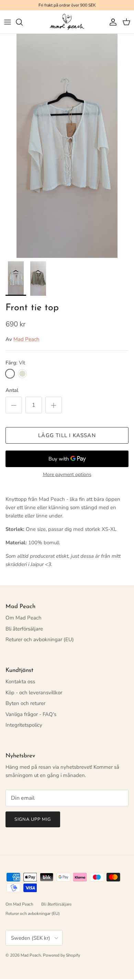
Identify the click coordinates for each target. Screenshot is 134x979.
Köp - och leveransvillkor (33, 692)
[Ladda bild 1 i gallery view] (67, 146)
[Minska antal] (13, 405)
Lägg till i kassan (67, 435)
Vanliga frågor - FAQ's (30, 714)
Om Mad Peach (23, 617)
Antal (12, 390)
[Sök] (22, 22)
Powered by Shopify (61, 955)
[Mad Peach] (67, 22)
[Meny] (7, 22)
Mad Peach (26, 339)
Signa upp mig (32, 819)
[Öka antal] (53, 405)
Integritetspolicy (23, 724)
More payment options (67, 475)
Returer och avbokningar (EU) (39, 639)
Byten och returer (25, 703)
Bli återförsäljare (24, 628)
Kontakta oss (20, 681)
